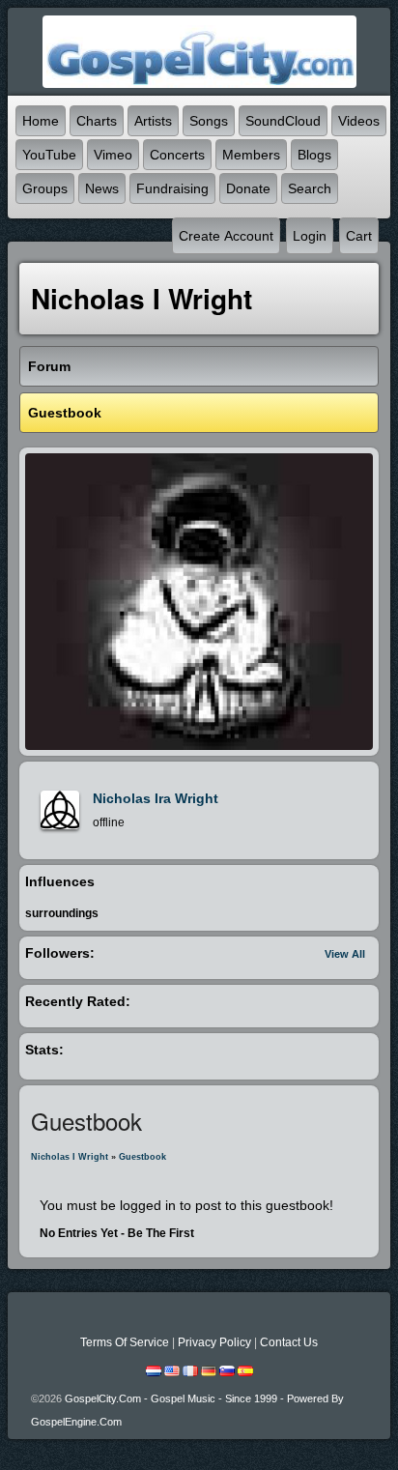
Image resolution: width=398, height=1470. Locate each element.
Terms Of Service (124, 1342)
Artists (153, 121)
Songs (208, 121)
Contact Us (289, 1342)
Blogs (314, 154)
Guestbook (142, 1157)
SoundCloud (283, 121)
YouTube (49, 154)
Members (251, 154)
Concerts (177, 154)
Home (40, 121)
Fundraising (172, 188)
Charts (96, 121)
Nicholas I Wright (69, 1157)
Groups (45, 188)
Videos (359, 121)
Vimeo (113, 154)
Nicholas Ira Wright (155, 798)
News (102, 188)
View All (345, 954)
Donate (248, 188)
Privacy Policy (214, 1342)
